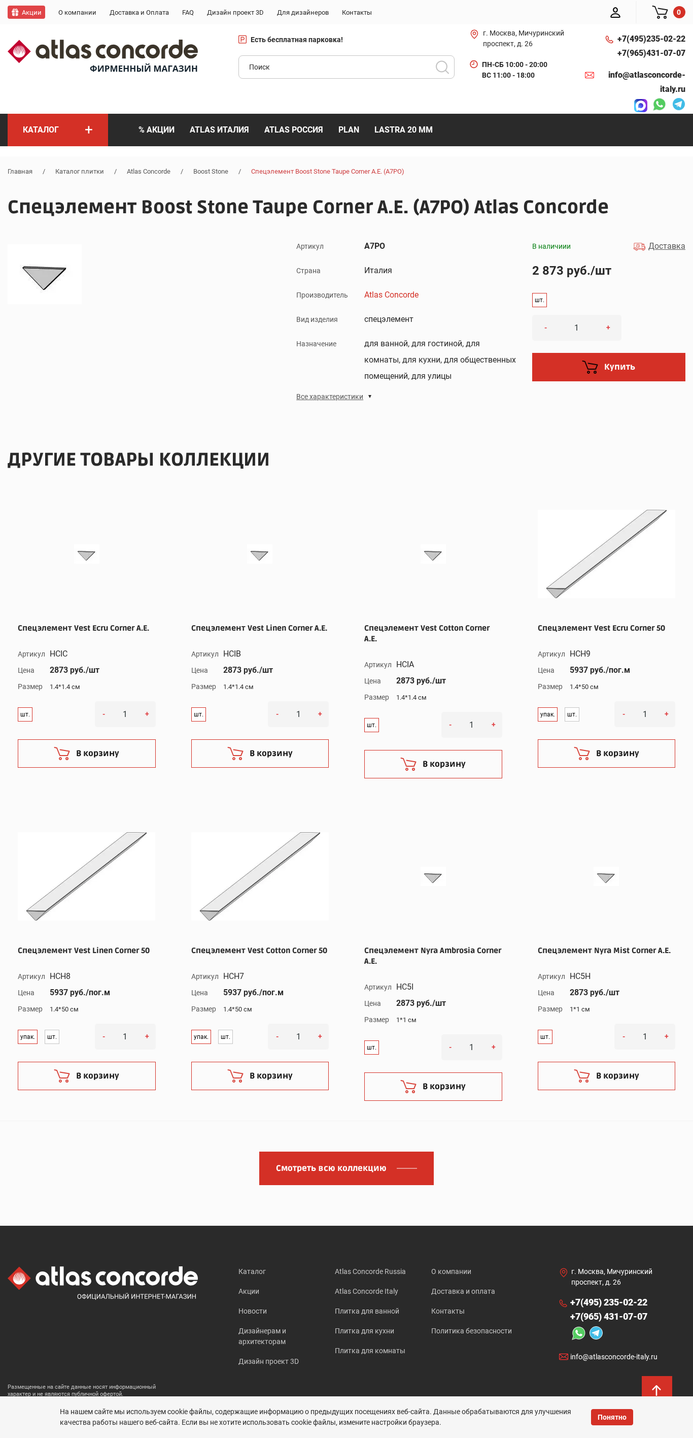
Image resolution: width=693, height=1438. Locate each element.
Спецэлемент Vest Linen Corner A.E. (259, 628)
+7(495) (651, 39)
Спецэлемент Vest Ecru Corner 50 (601, 628)
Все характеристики (329, 397)
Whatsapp (656, 105)
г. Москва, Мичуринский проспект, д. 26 (523, 38)
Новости (252, 1311)
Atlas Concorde (148, 171)
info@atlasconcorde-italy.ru (646, 82)
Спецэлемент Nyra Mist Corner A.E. (604, 950)
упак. (547, 714)
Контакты (448, 1311)
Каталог (252, 1271)
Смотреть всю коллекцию (331, 1168)
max (638, 105)
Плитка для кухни (364, 1331)
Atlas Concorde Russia (370, 1271)
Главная (20, 171)
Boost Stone (210, 171)
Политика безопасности (471, 1331)
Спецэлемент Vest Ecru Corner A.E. (83, 628)
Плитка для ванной (367, 1311)
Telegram (676, 105)
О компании (451, 1271)
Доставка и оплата (463, 1291)
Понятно (612, 1417)
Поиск (442, 67)
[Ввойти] (615, 12)
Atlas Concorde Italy (366, 1291)
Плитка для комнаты (370, 1351)
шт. (539, 300)
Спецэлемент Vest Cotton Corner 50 (259, 950)
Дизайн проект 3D (268, 1361)
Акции (248, 1291)
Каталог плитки (79, 171)
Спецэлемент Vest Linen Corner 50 (84, 950)
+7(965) (651, 53)
